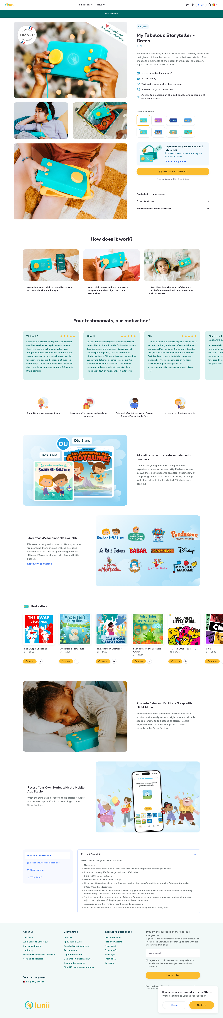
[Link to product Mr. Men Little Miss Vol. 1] (184, 629)
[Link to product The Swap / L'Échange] (39, 629)
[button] (193, 5)
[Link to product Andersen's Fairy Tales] (75, 629)
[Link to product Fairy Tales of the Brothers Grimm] (148, 629)
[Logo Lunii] (10, 5)
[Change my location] (215, 5)
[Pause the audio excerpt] (40, 661)
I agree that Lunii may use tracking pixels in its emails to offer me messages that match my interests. (171, 963)
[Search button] (187, 5)
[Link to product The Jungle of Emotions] (111, 629)
